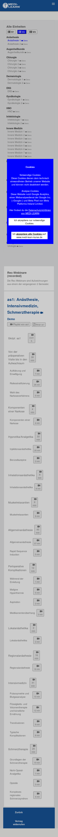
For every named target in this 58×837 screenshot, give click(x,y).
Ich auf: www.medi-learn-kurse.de (29, 235)
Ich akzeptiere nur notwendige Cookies (29, 222)
